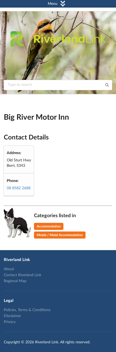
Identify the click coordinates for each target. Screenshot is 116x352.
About (9, 269)
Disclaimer (12, 316)
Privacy (10, 322)
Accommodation (49, 226)
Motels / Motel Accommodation (60, 235)
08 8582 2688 (18, 188)
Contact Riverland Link (22, 275)
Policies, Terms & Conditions (27, 310)
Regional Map (15, 281)
